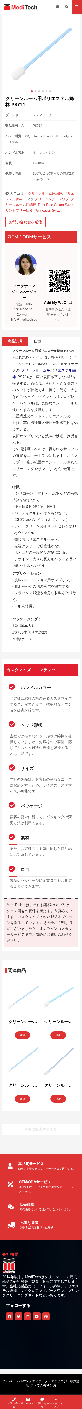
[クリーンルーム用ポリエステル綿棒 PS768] (22, 1062)
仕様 (37, 341)
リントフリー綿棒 (19, 210)
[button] (32, 91)
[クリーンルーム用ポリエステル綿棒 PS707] (58, 998)
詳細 (22, 1035)
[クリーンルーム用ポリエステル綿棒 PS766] (22, 998)
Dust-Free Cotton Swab (55, 205)
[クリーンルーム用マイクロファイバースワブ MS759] (58, 1062)
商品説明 (15, 341)
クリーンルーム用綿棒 (45, 193)
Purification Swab (47, 210)
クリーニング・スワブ (52, 199)
